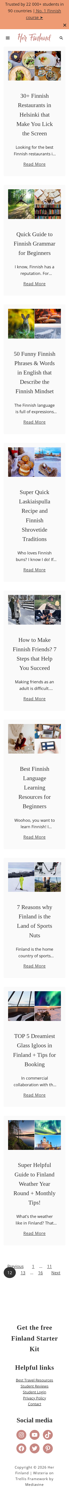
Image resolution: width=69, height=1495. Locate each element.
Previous (15, 1266)
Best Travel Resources (34, 1380)
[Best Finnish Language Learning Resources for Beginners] (34, 739)
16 (40, 1272)
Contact (34, 1403)
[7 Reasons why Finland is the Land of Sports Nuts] (34, 878)
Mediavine (34, 1484)
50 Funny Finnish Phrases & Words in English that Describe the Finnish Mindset (34, 373)
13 (23, 1272)
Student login (34, 1392)
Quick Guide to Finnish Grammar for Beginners (34, 243)
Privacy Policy (34, 1398)
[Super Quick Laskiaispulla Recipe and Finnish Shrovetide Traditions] (34, 463)
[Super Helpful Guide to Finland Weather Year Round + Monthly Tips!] (34, 1136)
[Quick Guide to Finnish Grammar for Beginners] (34, 205)
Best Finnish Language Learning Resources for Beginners (34, 788)
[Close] (65, 25)
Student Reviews (35, 1386)
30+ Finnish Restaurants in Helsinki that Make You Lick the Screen (34, 115)
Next (55, 1272)
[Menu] (7, 38)
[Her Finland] (34, 37)
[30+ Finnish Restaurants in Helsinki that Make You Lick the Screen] (34, 66)
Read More (34, 164)
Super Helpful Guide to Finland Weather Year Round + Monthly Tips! (34, 1184)
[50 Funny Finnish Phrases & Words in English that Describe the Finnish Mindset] (34, 324)
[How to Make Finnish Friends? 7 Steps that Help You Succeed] (34, 610)
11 (49, 1266)
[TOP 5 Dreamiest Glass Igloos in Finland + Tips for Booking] (34, 1007)
